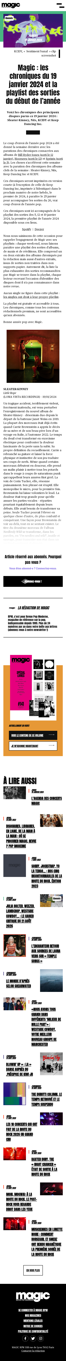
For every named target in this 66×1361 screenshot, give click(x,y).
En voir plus (33, 1270)
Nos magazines (33, 1315)
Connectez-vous (46, 568)
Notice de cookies (33, 1326)
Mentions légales (33, 1321)
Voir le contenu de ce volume (27, 735)
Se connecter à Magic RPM (33, 1310)
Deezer (39, 229)
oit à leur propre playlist (42, 297)
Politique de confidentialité (33, 1331)
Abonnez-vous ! (33, 581)
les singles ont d (14, 297)
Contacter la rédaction (33, 1351)
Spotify (26, 229)
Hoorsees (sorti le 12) (28, 159)
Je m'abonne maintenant (24, 746)
